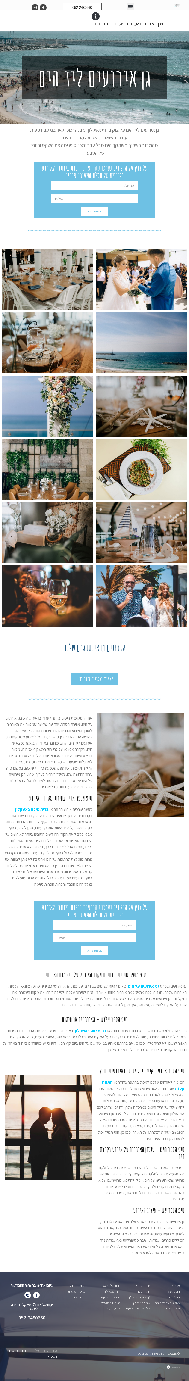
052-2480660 (31, 1317)
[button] (130, 6)
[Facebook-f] (43, 7)
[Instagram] (35, 7)
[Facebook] (36, 1295)
